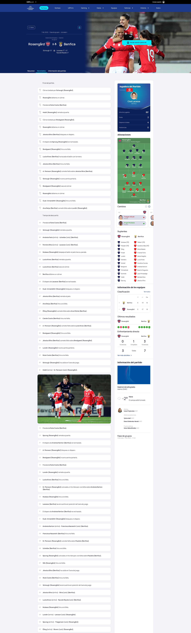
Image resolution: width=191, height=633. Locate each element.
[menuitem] (45, 8)
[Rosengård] (124, 309)
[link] (43, 8)
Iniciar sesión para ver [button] (138, 42)
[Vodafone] (129, 90)
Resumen (31, 71)
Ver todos (147, 291)
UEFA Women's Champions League (30, 8)
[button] (85, 8)
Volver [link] (32, 27)
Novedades (41, 71)
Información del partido (57, 71)
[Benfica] (124, 302)
